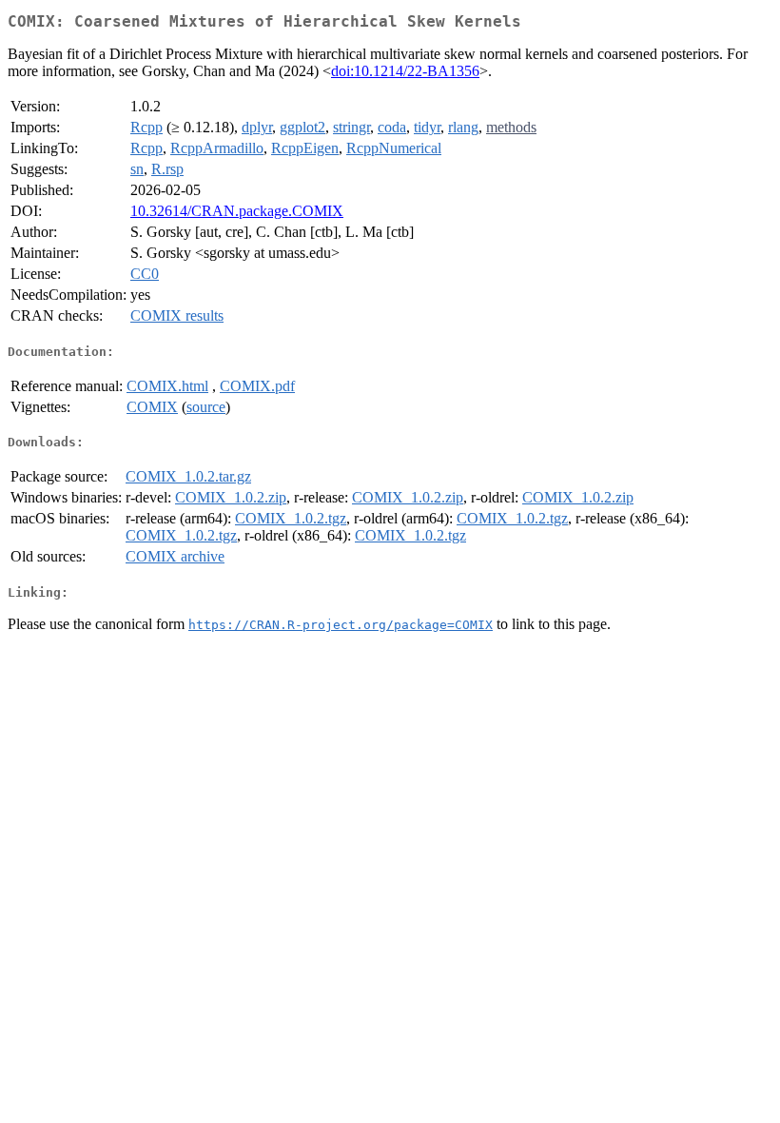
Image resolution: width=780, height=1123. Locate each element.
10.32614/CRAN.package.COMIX (236, 211)
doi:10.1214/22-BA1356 (405, 71)
